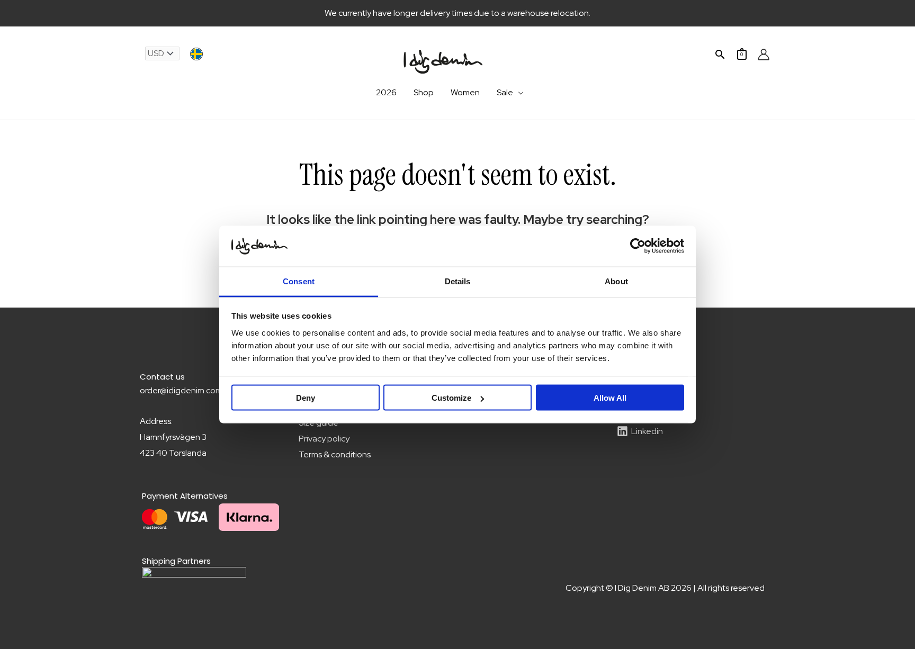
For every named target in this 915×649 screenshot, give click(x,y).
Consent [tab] (299, 280)
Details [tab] (458, 280)
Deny (305, 397)
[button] (720, 54)
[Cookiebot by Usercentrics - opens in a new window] (637, 246)
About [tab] (616, 280)
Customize (451, 397)
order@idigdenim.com (181, 390)
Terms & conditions (335, 454)
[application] (518, 93)
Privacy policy (324, 438)
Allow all (610, 397)
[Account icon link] (763, 54)
